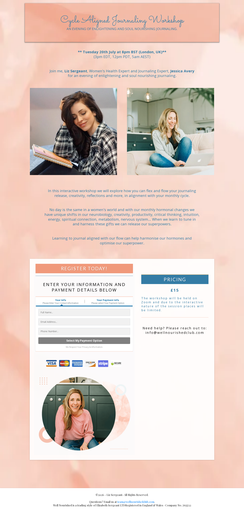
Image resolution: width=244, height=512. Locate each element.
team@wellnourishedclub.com (135, 502)
